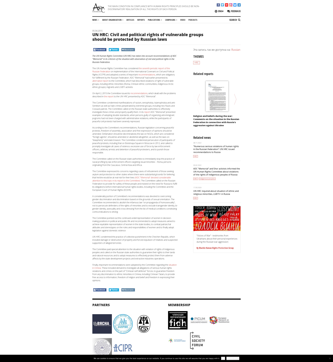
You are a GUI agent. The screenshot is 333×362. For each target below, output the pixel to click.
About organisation (112, 19)
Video (182, 19)
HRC (196, 62)
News (95, 19)
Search (233, 20)
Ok (223, 358)
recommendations (146, 74)
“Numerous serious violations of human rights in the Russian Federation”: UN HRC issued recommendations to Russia (216, 149)
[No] (329, 358)
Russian (235, 49)
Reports (141, 19)
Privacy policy (232, 358)
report (147, 112)
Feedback (235, 11)
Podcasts (192, 19)
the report (109, 96)
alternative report (100, 80)
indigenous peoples (207, 179)
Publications (154, 19)
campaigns (170, 19)
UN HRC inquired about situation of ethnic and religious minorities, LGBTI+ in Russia (216, 192)
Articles (130, 19)
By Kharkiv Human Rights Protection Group (215, 247)
